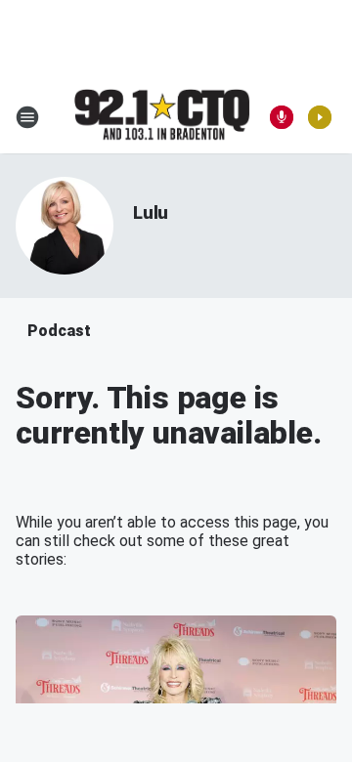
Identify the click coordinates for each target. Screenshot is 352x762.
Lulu (150, 212)
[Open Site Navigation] (27, 117)
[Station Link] (162, 116)
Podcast (59, 330)
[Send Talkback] (281, 117)
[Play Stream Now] (319, 117)
